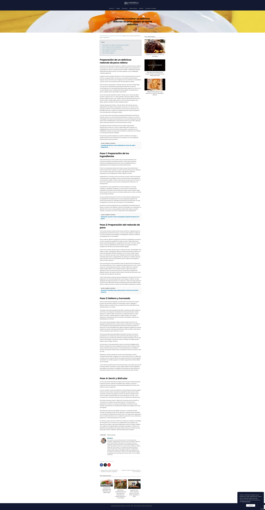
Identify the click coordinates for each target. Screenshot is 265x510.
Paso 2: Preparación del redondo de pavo (112, 49)
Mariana (110, 438)
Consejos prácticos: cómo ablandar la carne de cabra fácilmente (118, 146)
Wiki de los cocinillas (126, 505)
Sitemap (150, 505)
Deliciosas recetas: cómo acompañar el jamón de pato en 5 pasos (120, 217)
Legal (146, 505)
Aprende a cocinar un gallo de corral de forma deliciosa (131, 471)
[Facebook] (101, 465)
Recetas (111, 8)
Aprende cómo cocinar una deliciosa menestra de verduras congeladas (109, 471)
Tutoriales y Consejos (150, 8)
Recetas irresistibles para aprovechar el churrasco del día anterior (119, 291)
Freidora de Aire (133, 8)
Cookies (143, 505)
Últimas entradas (111, 434)
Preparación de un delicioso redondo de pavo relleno (115, 45)
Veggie (118, 8)
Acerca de (102, 434)
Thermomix (124, 8)
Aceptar (251, 505)
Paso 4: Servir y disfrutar (108, 53)
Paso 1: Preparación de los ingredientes (112, 47)
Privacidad (139, 505)
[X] (105, 465)
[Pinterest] (109, 465)
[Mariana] (103, 443)
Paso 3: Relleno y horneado (109, 51)
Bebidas (141, 8)
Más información (246, 501)
